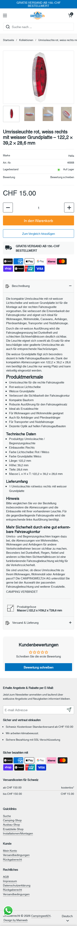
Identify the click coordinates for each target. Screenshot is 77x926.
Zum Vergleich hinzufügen (38, 233)
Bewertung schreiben (62, 177)
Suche (7, 816)
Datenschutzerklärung (16, 885)
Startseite (8, 40)
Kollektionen (26, 40)
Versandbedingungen (16, 855)
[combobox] (38, 27)
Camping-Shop (12, 820)
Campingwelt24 (41, 916)
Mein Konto (10, 850)
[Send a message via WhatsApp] (8, 910)
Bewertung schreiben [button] (39, 667)
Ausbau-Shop (11, 824)
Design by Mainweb (15, 920)
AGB (6, 877)
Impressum (10, 881)
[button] (70, 15)
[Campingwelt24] (37, 15)
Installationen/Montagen (18, 833)
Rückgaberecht (12, 859)
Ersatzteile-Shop (13, 829)
